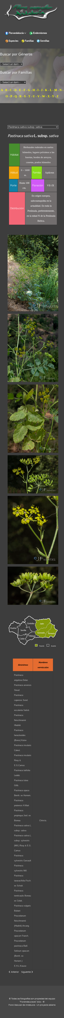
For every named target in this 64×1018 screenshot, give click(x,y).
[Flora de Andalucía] (31, 12)
